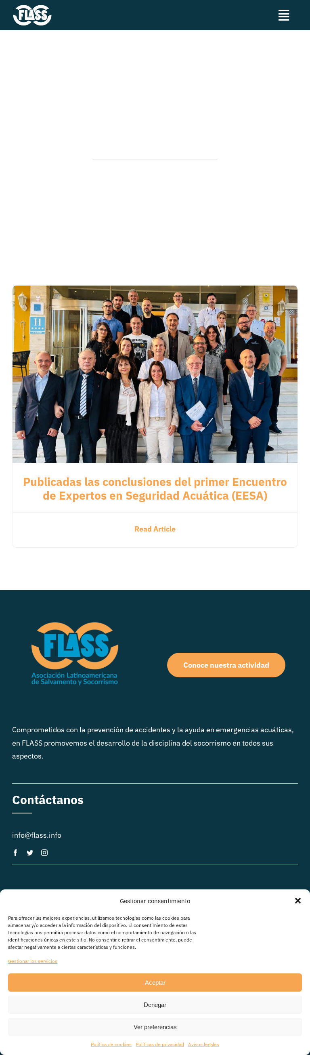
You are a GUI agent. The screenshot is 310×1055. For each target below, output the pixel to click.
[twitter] (30, 852)
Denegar (155, 1004)
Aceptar (155, 982)
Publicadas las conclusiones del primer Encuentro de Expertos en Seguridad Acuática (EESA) (155, 488)
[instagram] (44, 852)
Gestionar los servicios (32, 961)
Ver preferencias (155, 1026)
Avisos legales (203, 1044)
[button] (298, 901)
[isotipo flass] (32, 7)
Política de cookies (111, 1044)
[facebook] (15, 852)
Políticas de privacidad (160, 1044)
